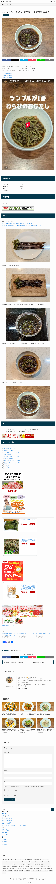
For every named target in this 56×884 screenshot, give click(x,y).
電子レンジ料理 (30, 878)
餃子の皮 (45, 870)
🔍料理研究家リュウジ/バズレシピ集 (11, 460)
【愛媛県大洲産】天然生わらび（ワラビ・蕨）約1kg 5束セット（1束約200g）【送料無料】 (28, 540)
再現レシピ (12, 878)
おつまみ (13, 859)
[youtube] (26, 688)
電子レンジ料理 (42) (7, 820)
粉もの (43, 868)
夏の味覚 (15, 866)
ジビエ (32, 879)
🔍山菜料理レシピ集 (7, 75)
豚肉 (21, 870)
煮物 (19, 650)
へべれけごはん (7, 1)
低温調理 (24, 878)
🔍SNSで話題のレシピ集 (8, 448)
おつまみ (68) (5, 830)
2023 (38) (4, 844)
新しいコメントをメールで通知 (10, 790)
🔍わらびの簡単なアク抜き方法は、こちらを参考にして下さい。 (18, 223)
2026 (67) (4, 839)
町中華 (30, 868)
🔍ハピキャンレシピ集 (7, 458)
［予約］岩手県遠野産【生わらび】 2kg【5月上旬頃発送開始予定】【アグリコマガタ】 (28, 521)
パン (10, 864)
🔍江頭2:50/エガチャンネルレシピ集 (11, 462)
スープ (34, 861)
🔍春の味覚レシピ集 (7, 73)
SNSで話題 (6, 859)
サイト (5, 781)
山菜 (12, 650)
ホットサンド (30, 864)
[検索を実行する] (52, 809)
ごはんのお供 (28, 859)
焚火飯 (36, 879)
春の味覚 (16, 650)
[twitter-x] (22, 688)
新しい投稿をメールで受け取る (10, 795)
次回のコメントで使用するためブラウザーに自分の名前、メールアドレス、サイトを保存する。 (25, 786)
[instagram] (24, 688)
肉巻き (49, 868)
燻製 (39, 879)
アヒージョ (12, 861)
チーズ (47, 861)
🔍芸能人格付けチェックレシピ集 (10, 456)
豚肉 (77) (4, 829)
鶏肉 (51, 870)
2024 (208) (5, 843)
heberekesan (9, 685)
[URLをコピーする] (49, 60)
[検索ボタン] (51, 1)
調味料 (10, 870)
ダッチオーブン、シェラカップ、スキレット (20, 879)
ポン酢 (37, 864)
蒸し (4, 870)
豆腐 (16, 870)
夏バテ (21, 866)
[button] (6, 60)
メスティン (44, 878)
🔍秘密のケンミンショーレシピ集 (10, 452)
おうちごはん (6, 650)
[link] (19, 688)
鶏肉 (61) (4, 832)
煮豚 (24, 868)
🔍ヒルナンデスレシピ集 (8, 454)
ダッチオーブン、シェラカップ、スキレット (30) (14, 825)
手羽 (37, 866)
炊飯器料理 (13, 868)
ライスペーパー (45, 864)
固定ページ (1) (5, 815)
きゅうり (20, 859)
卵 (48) (4, 836)
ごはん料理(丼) (37, 859)
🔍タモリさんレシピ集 (7, 466)
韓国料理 (38, 870)
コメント (6, 752)
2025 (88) (4, 841)
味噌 (9, 866)
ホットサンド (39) (6, 822)
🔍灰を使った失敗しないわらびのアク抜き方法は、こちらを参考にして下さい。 (22, 225)
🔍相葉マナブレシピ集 (7, 450)
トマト (5, 864)
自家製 (43, 879)
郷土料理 (27, 870)
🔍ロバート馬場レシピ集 (8, 467)
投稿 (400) (4, 813)
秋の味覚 (36, 868)
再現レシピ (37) (6, 823)
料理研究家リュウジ (46, 866)
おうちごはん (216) (7, 818)
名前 (5, 770)
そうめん (45, 859)
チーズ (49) (5, 834)
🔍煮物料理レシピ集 (7, 77)
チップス (40, 861)
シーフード (20, 861)
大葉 (27, 866)
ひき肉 (5, 861)
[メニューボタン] (54, 1)
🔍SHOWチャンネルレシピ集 (9, 464)
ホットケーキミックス (19, 864)
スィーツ (27, 861)
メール (6, 776)
